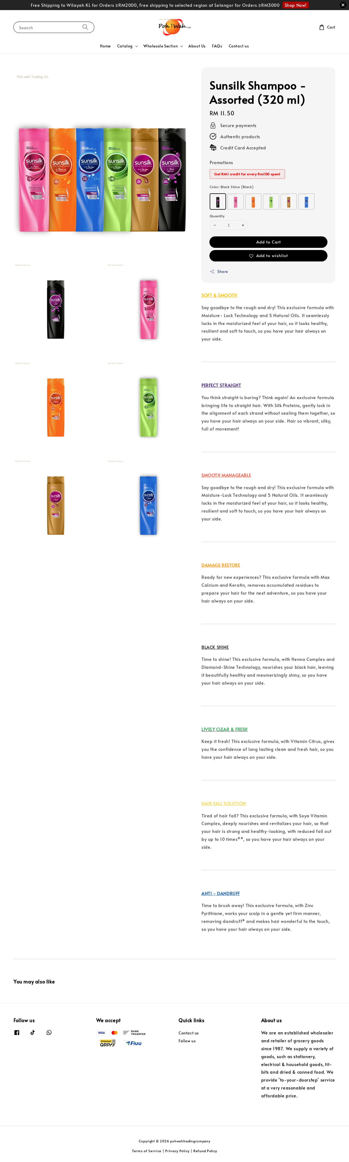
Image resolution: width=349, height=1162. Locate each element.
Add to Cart (268, 242)
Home (105, 46)
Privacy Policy (177, 1150)
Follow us (187, 1040)
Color (232, 186)
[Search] (85, 27)
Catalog (125, 46)
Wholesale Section (160, 46)
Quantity (217, 215)
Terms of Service (146, 1150)
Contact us (239, 46)
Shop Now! (296, 5)
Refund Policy (205, 1150)
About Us (197, 46)
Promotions (221, 162)
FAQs (217, 46)
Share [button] (222, 271)
